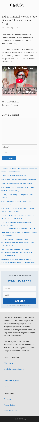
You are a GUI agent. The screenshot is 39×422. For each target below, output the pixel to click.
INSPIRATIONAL (12, 102)
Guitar (6, 386)
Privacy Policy (9, 405)
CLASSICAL (9, 363)
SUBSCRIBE (19, 301)
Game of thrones (11, 105)
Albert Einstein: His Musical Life (14, 176)
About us (7, 399)
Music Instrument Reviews (14, 369)
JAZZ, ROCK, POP (11, 381)
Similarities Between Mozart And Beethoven (18, 180)
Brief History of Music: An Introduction (16, 184)
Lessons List (8, 375)
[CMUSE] (19, 5)
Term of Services (10, 411)
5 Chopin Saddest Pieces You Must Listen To (18, 228)
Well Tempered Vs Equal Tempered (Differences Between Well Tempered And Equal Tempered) (17, 252)
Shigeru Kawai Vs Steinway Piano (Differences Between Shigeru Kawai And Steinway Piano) (17, 242)
